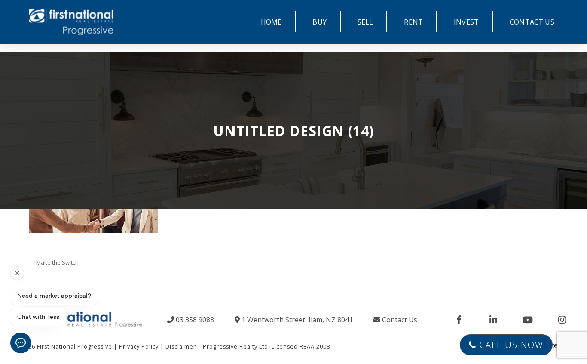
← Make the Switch (54, 262)
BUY (319, 22)
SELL (365, 22)
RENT (413, 22)
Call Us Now (510, 345)
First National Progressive (74, 346)
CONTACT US (532, 22)
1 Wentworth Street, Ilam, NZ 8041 (296, 319)
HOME (271, 22)
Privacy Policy (139, 346)
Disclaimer (180, 346)
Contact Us (398, 319)
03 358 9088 (194, 319)
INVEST (466, 22)
